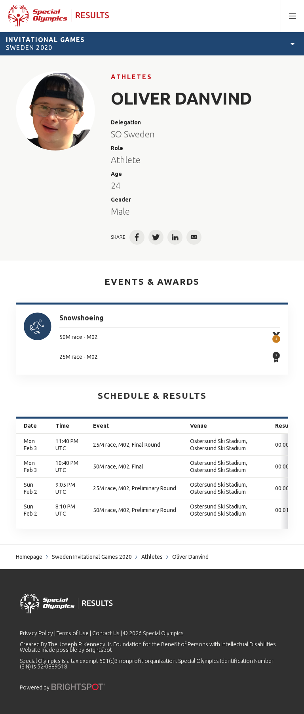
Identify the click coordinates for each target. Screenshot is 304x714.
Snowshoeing (81, 318)
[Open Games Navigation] (292, 43)
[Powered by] (78, 687)
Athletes (131, 76)
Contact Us (106, 633)
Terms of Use (73, 633)
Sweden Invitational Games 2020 (92, 557)
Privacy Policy (36, 633)
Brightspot (99, 650)
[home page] (58, 16)
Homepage (29, 557)
